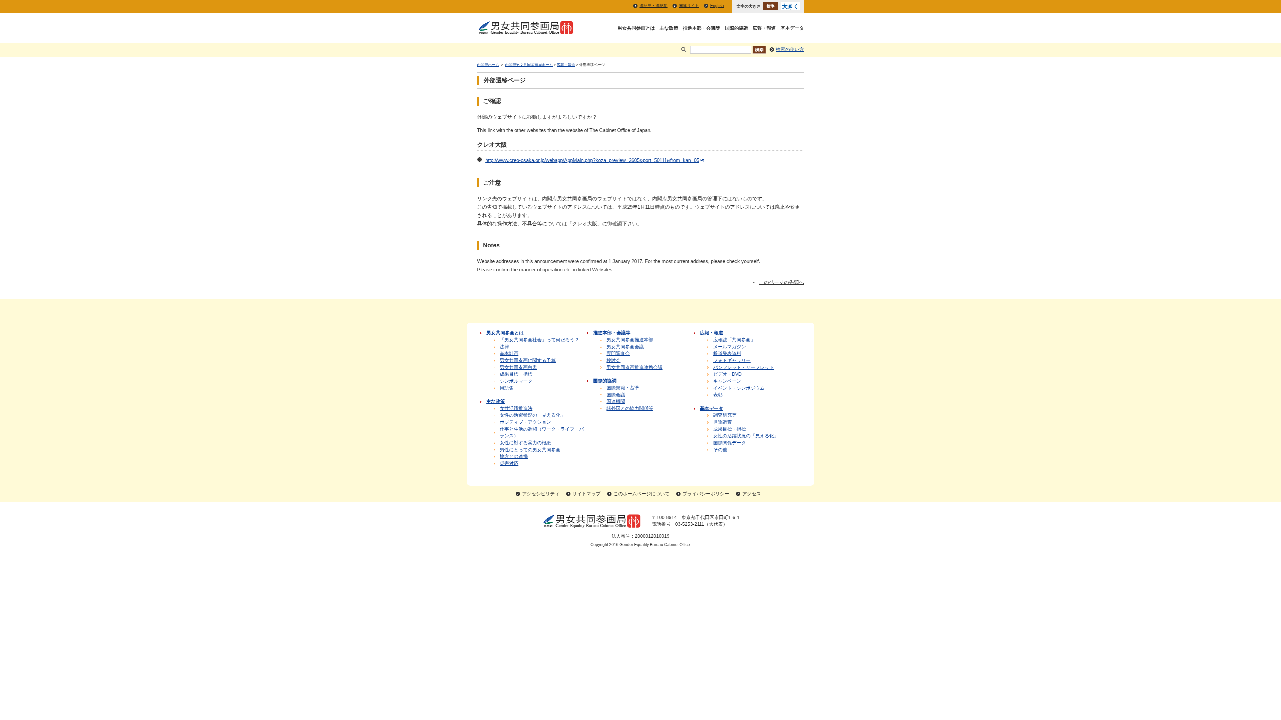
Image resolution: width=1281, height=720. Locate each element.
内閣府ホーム (488, 65)
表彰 (718, 394)
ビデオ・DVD (727, 374)
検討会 (613, 360)
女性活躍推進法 (516, 408)
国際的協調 (736, 28)
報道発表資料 (727, 353)
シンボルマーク (516, 381)
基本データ (792, 28)
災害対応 (509, 463)
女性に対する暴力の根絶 (525, 442)
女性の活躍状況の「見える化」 (532, 415)
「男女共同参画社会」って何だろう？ (539, 339)
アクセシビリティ (540, 493)
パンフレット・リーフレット (743, 367)
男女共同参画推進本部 (629, 339)
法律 (504, 346)
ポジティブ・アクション (525, 422)
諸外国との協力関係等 (629, 408)
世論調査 (722, 422)
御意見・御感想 (653, 5)
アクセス (751, 493)
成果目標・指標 (516, 374)
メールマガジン (729, 346)
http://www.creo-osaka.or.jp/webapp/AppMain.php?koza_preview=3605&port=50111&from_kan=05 (592, 160)
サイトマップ (586, 493)
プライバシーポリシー (706, 493)
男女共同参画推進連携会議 (634, 367)
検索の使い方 (790, 49)
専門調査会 (618, 353)
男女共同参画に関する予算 (528, 360)
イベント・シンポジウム (739, 388)
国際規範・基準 (622, 387)
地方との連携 (514, 456)
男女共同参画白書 (518, 367)
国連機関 (615, 401)
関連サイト (689, 5)
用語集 (507, 388)
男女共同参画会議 (625, 346)
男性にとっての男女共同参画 (530, 449)
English (717, 5)
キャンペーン (727, 381)
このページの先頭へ (781, 282)
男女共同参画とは (636, 28)
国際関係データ (729, 442)
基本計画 (509, 353)
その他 (720, 449)
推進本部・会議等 (701, 28)
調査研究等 (725, 415)
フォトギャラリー (732, 360)
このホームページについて (641, 493)
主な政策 (669, 28)
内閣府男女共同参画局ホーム (529, 65)
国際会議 (615, 394)
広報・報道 (764, 28)
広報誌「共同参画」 (734, 339)
